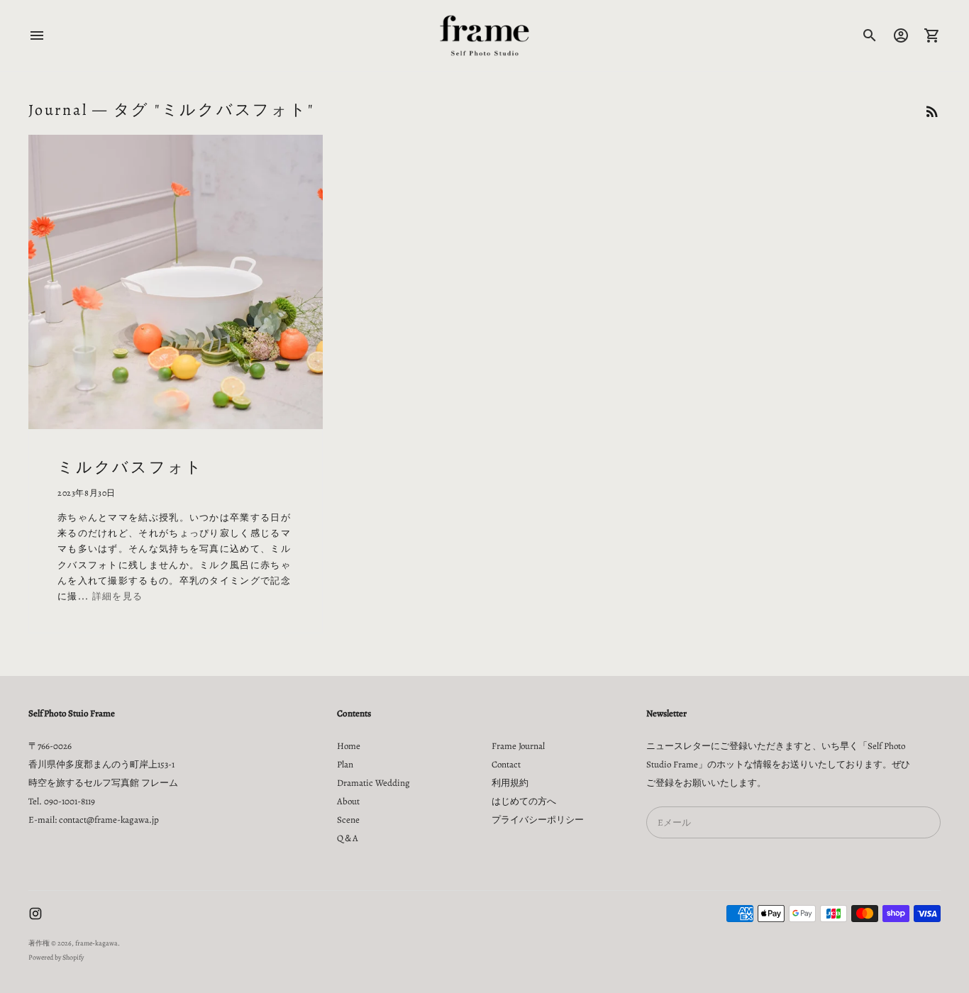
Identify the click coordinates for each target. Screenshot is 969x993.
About (348, 801)
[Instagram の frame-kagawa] (35, 913)
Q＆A (347, 838)
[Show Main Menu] (36, 35)
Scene (348, 820)
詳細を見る (117, 596)
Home (348, 746)
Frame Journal (518, 746)
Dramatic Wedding (373, 783)
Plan (345, 764)
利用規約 (510, 783)
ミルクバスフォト (130, 467)
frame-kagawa (96, 943)
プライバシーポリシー (538, 820)
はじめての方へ (524, 801)
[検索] (869, 35)
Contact (506, 764)
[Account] (901, 35)
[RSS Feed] (932, 111)
